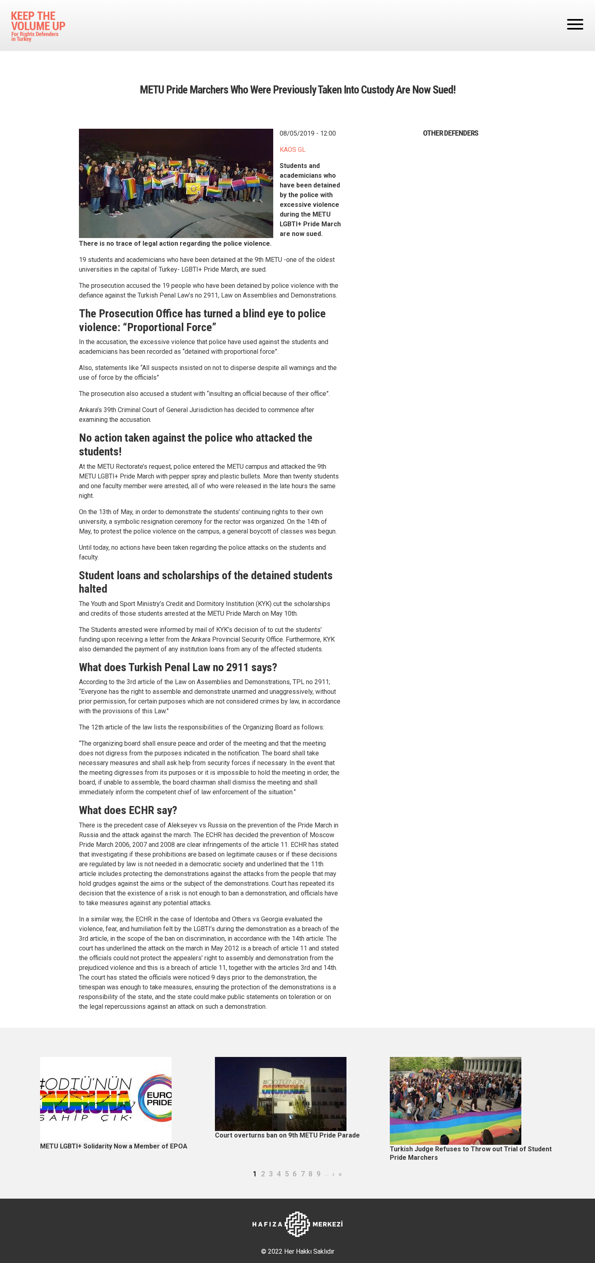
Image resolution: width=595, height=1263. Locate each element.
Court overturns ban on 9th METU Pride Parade (287, 1135)
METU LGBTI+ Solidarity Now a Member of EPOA (113, 1146)
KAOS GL (293, 149)
